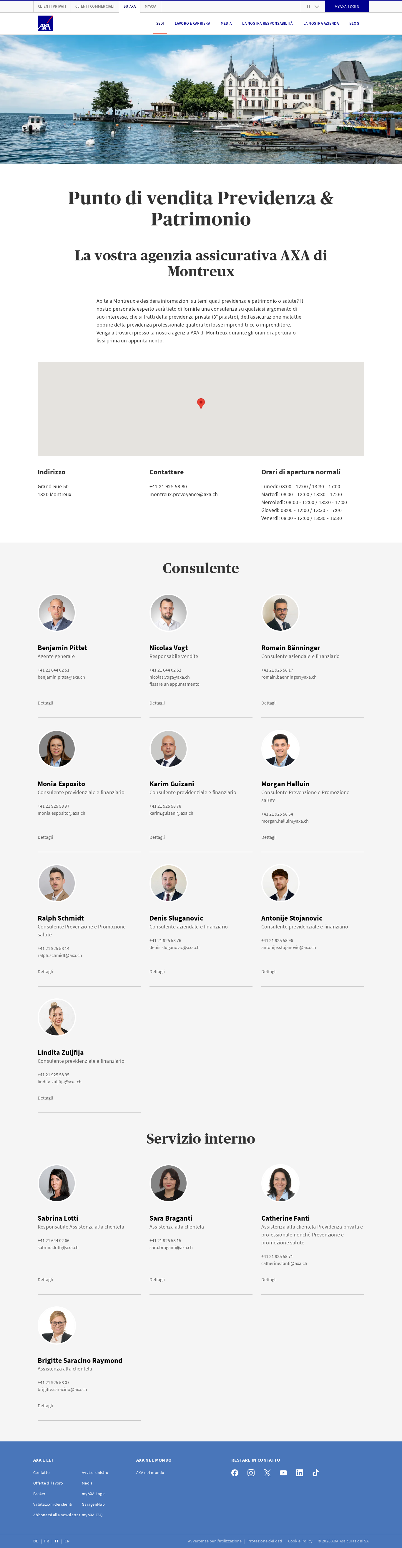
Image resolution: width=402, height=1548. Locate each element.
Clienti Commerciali (94, 6)
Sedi (160, 23)
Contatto (41, 1472)
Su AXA (130, 6)
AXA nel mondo (150, 1472)
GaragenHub (93, 1504)
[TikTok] (317, 1471)
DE (36, 1541)
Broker (39, 1493)
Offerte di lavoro (48, 1483)
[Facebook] (236, 1471)
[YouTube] (285, 1471)
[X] (269, 1471)
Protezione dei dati (265, 1541)
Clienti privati (52, 6)
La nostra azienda (321, 23)
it (308, 6)
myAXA (150, 6)
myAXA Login (94, 1493)
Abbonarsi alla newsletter (56, 1514)
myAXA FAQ (92, 1514)
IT (57, 1541)
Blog (354, 23)
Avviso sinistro (95, 1472)
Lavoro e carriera (192, 23)
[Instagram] (252, 1471)
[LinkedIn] (301, 1471)
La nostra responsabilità (267, 23)
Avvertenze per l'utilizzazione (215, 1541)
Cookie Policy (301, 1541)
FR (47, 1541)
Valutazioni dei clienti (52, 1504)
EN (67, 1541)
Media (226, 23)
